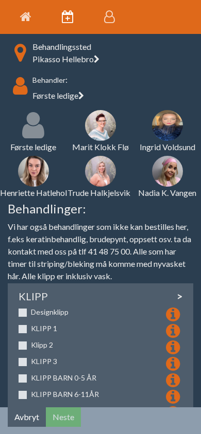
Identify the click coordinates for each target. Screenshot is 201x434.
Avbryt (26, 417)
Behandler (48, 80)
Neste (63, 417)
